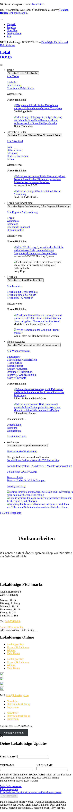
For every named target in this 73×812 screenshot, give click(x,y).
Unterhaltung (14, 424)
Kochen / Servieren (17, 368)
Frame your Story (16, 486)
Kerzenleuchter (15, 365)
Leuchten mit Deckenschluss (22, 291)
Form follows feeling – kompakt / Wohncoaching (33, 460)
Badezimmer (13, 356)
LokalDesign (6, 54)
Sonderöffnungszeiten (11, 627)
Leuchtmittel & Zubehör (20, 297)
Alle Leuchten (14, 286)
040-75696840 (13, 621)
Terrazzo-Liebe (15, 477)
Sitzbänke (12, 153)
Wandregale (13, 220)
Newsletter (12, 701)
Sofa (9, 147)
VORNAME (7, 765)
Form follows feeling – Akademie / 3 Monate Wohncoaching (39, 466)
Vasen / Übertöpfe (16, 377)
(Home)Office (14, 362)
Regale (10, 217)
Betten (10, 159)
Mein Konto (13, 653)
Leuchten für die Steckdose (21, 294)
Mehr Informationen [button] (11, 786)
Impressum (13, 707)
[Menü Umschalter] (1, 19)
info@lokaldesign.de (17, 695)
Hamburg (12, 427)
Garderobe (12, 223)
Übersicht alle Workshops (22, 451)
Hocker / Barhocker (17, 156)
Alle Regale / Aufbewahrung (22, 212)
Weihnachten (14, 430)
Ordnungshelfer (15, 230)
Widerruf (11, 650)
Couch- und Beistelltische (20, 88)
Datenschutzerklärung (18, 704)
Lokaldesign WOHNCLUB (22, 471)
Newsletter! (38, 4)
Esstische (12, 82)
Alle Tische (13, 76)
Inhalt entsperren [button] (9, 789)
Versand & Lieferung (18, 647)
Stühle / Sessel (14, 150)
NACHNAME (44, 765)
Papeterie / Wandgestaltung (21, 374)
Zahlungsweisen (15, 644)
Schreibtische (14, 85)
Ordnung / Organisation (19, 371)
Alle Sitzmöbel (15, 141)
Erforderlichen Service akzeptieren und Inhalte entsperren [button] (30, 792)
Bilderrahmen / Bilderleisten (22, 359)
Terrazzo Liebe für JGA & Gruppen (26, 480)
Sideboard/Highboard (18, 227)
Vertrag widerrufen (14, 732)
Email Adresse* (8, 756)
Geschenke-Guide (16, 436)
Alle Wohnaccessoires (18, 350)
